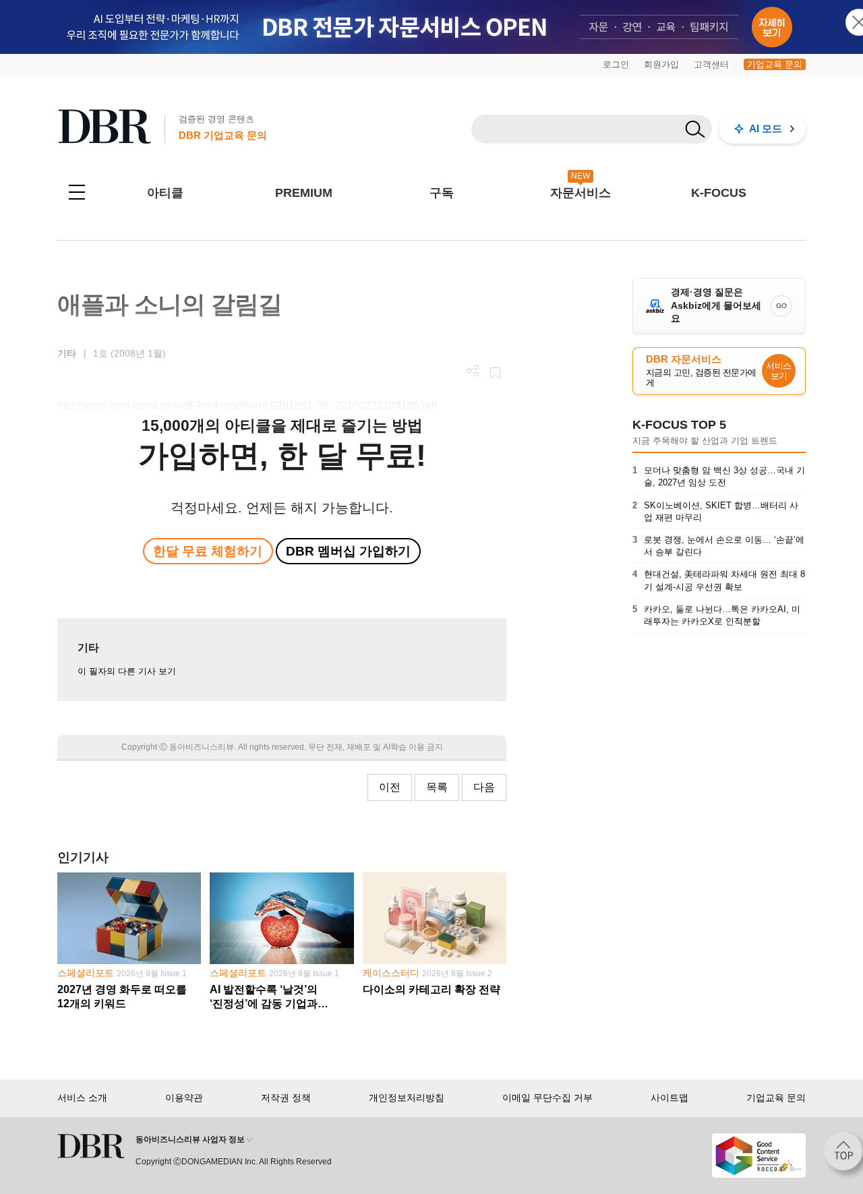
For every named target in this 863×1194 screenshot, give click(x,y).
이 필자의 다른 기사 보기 (127, 671)
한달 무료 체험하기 (207, 551)
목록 (437, 787)
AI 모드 (765, 128)
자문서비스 (580, 193)
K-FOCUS (718, 193)
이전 (389, 787)
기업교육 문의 (774, 64)
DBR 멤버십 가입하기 (348, 551)
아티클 (165, 193)
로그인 (616, 64)
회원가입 (661, 64)
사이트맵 (669, 1097)
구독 (441, 193)
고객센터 (711, 64)
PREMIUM (303, 193)
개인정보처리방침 (406, 1097)
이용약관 (184, 1097)
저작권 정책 (286, 1097)
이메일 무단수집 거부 (547, 1097)
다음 (484, 787)
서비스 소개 (82, 1097)
